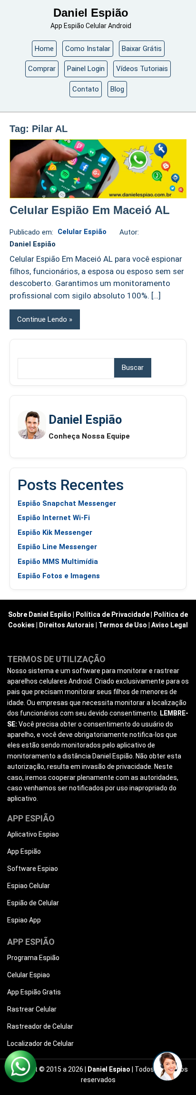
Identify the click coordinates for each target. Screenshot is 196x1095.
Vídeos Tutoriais (142, 68)
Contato (85, 89)
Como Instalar (87, 48)
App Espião (24, 851)
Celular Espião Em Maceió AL (90, 210)
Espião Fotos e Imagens (59, 576)
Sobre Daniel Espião (39, 614)
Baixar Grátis (142, 48)
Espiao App (24, 920)
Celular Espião (82, 231)
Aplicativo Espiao (33, 834)
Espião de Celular (33, 903)
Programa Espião (33, 958)
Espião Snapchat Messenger (67, 503)
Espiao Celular (28, 886)
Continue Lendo (42, 319)
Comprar (42, 68)
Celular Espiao (28, 975)
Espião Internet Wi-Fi (54, 517)
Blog (117, 89)
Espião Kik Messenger (55, 532)
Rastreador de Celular (40, 1026)
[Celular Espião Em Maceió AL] (98, 168)
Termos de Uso (122, 625)
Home (44, 48)
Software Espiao (32, 868)
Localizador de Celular (40, 1043)
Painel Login (86, 68)
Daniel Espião (90, 12)
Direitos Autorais (66, 625)
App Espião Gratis (34, 992)
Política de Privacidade (112, 614)
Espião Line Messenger (57, 546)
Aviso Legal (169, 625)
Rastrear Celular (32, 1009)
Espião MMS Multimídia (58, 561)
